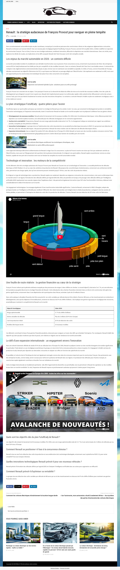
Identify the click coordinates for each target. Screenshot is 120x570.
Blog (33, 22)
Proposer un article (64, 568)
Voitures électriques (53, 22)
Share (10, 41)
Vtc (28, 22)
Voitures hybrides (69, 22)
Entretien (41, 22)
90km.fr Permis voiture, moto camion (26, 564)
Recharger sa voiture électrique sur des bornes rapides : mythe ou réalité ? (21, 547)
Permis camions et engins (15, 22)
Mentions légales (55, 568)
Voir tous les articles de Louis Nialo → (18, 511)
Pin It (26, 41)
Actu (17, 1)
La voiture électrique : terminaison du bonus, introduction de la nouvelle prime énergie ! (94, 547)
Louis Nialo (13, 36)
